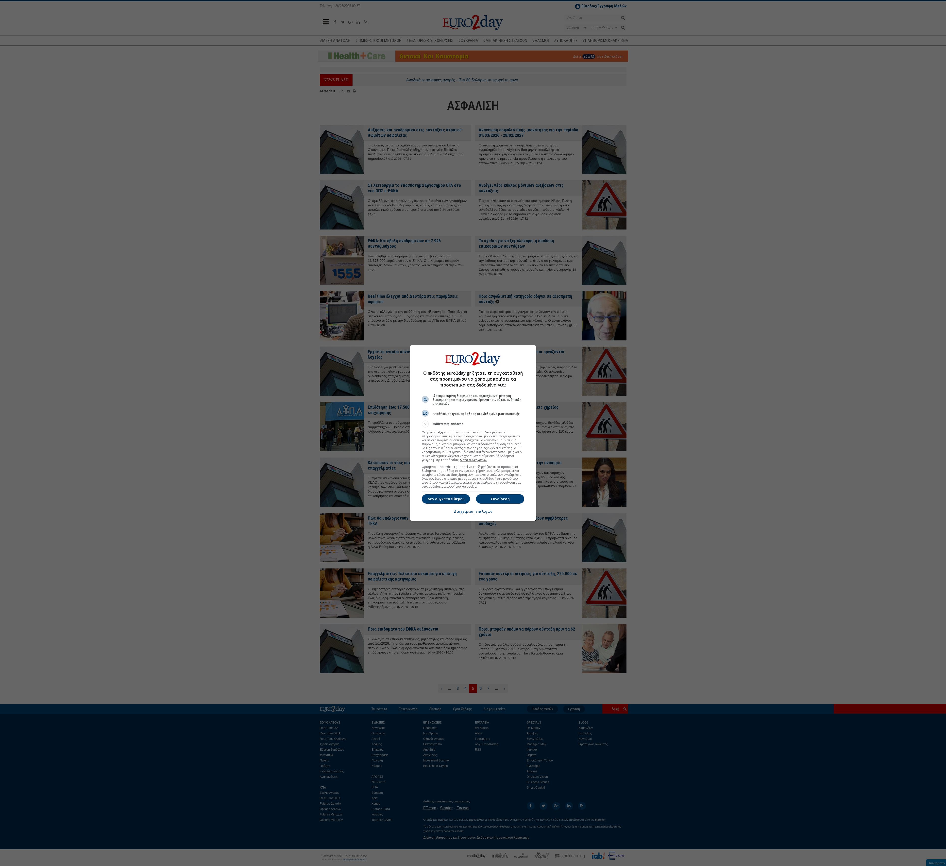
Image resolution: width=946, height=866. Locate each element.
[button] (473, 424)
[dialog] (473, 433)
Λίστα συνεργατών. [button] (473, 460)
